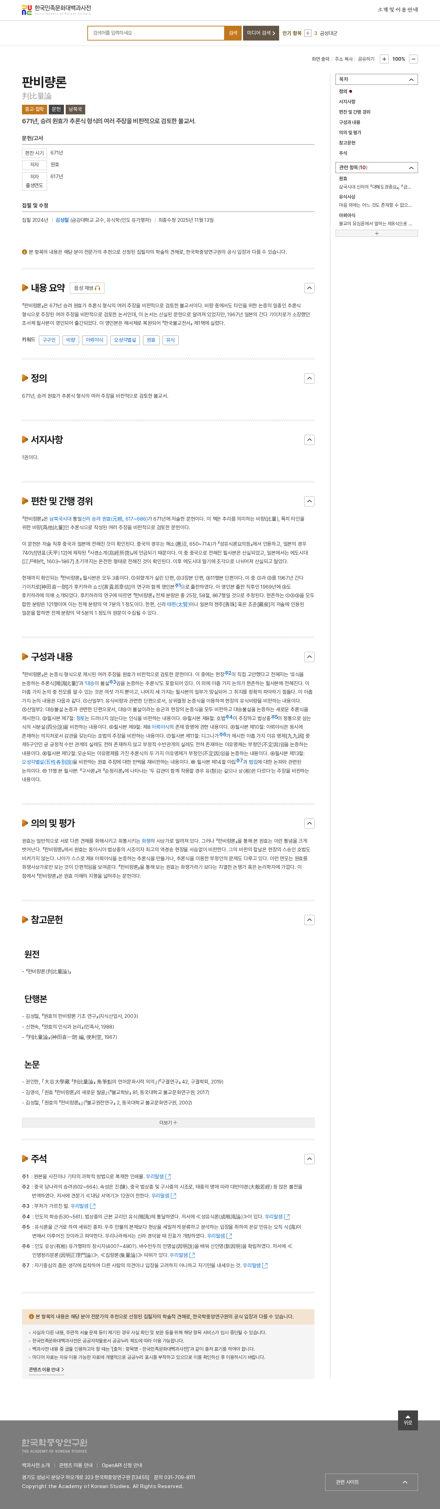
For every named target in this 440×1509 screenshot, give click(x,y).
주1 (178, 585)
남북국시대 (61, 519)
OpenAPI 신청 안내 (122, 1465)
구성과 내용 (349, 122)
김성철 (62, 220)
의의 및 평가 (350, 132)
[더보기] (377, 233)
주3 (112, 682)
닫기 (309, 288)
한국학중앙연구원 (54, 1446)
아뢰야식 (94, 340)
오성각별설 (125, 340)
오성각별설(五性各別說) (47, 762)
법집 (253, 762)
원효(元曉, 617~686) (125, 519)
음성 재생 (83, 288)
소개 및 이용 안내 (397, 10)
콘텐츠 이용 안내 (44, 1369)
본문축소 (413, 59)
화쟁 (146, 841)
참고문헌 (347, 143)
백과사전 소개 (36, 1465)
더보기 (166, 1122)
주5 (274, 717)
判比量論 (37, 95)
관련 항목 (352, 167)
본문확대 (384, 59)
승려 (96, 519)
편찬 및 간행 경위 (355, 112)
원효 (151, 340)
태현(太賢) (178, 604)
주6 (222, 734)
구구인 (49, 340)
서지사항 (347, 101)
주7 (239, 760)
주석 (343, 153)
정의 (343, 91)
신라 (86, 519)
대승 (90, 683)
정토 (80, 718)
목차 (343, 79)
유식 (170, 340)
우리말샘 (155, 1176)
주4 (229, 717)
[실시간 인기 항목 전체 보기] (307, 33)
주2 (228, 673)
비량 (70, 340)
